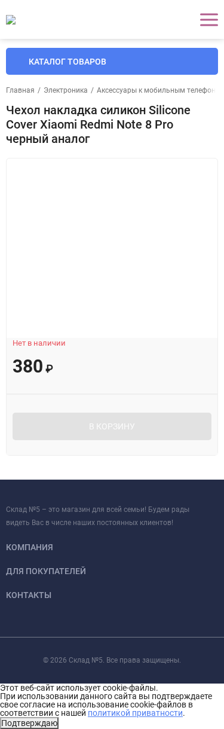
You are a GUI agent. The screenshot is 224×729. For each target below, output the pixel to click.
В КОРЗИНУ (112, 426)
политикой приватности (135, 713)
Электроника (66, 90)
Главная (20, 90)
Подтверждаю (29, 723)
